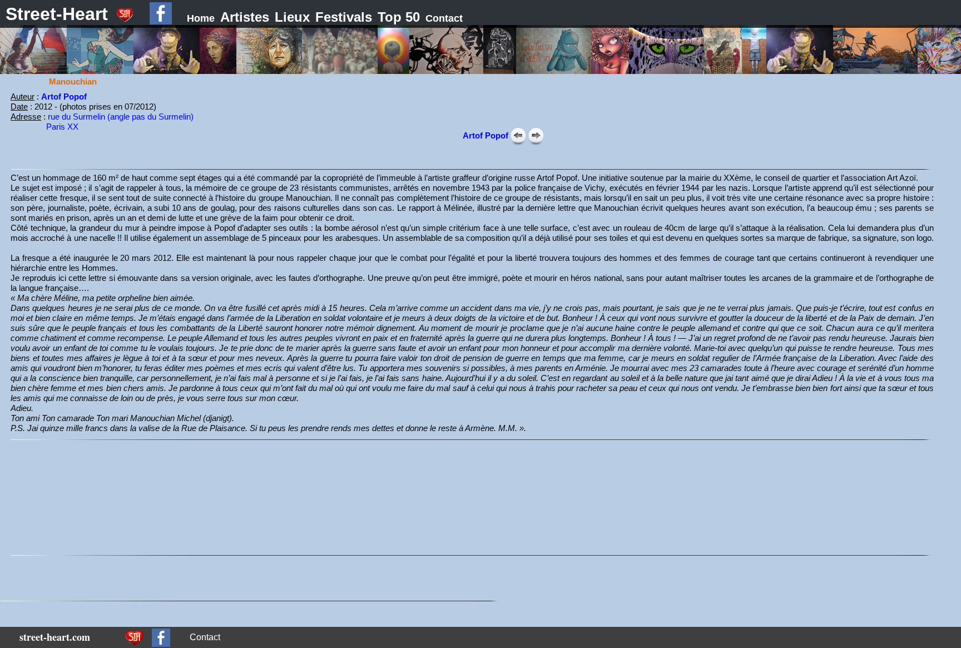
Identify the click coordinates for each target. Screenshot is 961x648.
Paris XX (62, 126)
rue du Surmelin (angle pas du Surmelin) (121, 116)
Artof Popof (64, 96)
